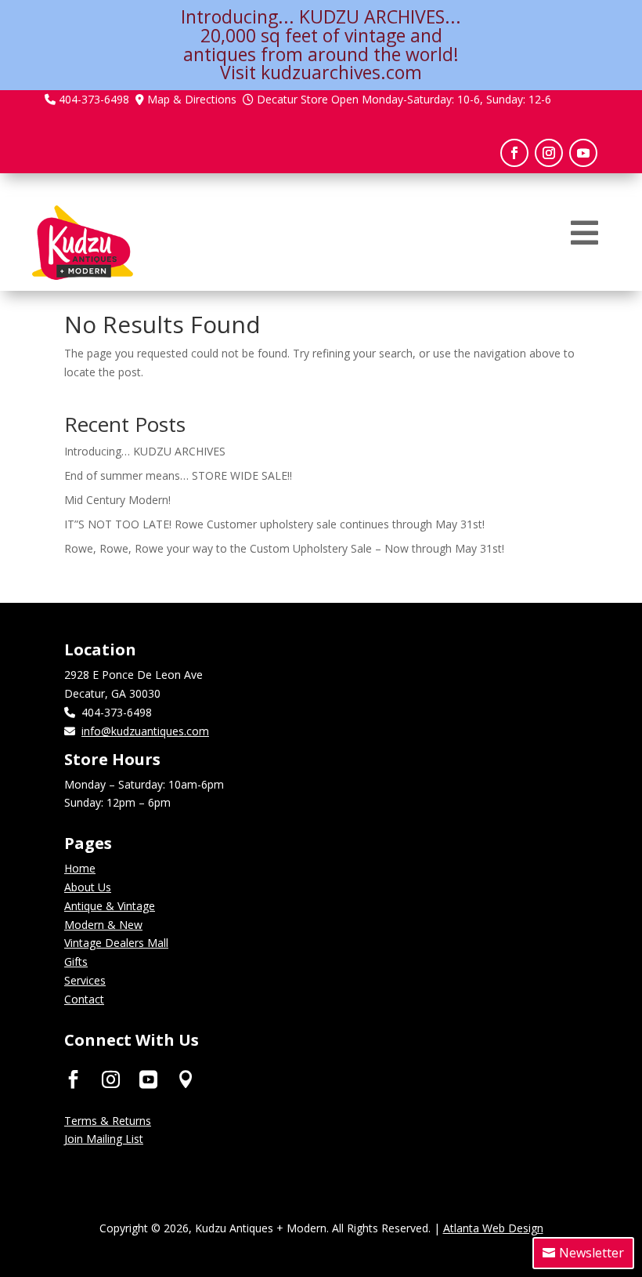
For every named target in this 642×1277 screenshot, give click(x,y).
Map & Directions (191, 99)
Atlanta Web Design (493, 1228)
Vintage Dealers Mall (116, 942)
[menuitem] (584, 232)
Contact (84, 999)
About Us (87, 887)
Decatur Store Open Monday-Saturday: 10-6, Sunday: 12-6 (404, 99)
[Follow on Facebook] (514, 153)
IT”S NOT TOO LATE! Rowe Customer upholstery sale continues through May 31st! (274, 524)
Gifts (76, 961)
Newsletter (591, 1252)
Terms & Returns (107, 1120)
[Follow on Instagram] (549, 153)
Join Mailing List (103, 1138)
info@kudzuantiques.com (145, 731)
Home (80, 868)
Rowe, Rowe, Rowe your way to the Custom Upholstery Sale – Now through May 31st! (284, 548)
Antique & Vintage (109, 905)
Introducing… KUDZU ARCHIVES (144, 451)
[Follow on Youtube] (583, 153)
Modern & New (103, 924)
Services (85, 980)
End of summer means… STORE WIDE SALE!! (178, 475)
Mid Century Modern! (117, 499)
